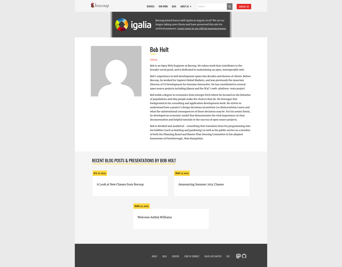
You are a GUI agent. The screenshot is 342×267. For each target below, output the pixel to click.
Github (153, 59)
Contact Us (244, 6)
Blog (174, 6)
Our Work (163, 6)
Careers (175, 256)
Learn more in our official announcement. (201, 28)
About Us (184, 6)
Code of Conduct (191, 256)
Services (150, 6)
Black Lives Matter (213, 256)
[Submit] (229, 6)
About (154, 256)
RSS (228, 256)
